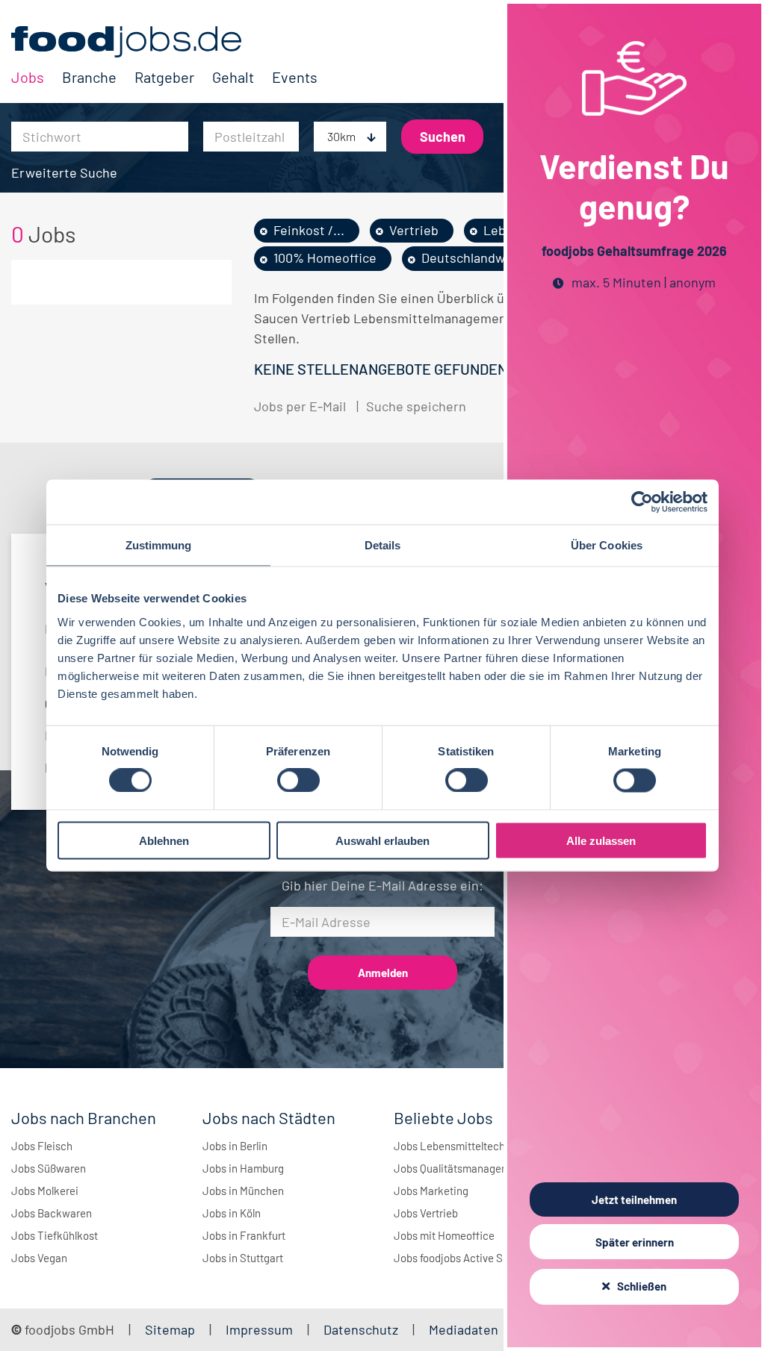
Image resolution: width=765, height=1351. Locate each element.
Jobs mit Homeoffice (444, 1235)
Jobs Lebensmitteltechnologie (467, 1145)
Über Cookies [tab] (606, 545)
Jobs (27, 77)
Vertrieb (414, 230)
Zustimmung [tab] (159, 545)
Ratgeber (164, 77)
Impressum (259, 1329)
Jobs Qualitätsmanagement (460, 1168)
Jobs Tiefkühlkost (54, 1235)
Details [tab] (383, 545)
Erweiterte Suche (64, 172)
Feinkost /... (308, 230)
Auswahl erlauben (382, 840)
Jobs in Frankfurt (243, 1235)
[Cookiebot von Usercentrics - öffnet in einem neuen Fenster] (642, 502)
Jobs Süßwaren (48, 1168)
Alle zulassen (601, 840)
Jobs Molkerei (44, 1190)
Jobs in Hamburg (243, 1168)
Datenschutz (362, 1329)
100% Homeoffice (325, 257)
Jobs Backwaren (51, 1213)
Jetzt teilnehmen (634, 1199)
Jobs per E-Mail (300, 406)
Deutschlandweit (471, 257)
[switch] (298, 781)
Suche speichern (416, 406)
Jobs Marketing (431, 1190)
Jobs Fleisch (41, 1145)
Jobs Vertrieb (426, 1213)
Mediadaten (463, 1329)
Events (295, 77)
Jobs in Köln (231, 1213)
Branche (89, 77)
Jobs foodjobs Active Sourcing (466, 1257)
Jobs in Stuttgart (242, 1257)
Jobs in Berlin (234, 1145)
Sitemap (170, 1329)
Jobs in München (243, 1190)
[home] (164, 41)
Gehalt (233, 77)
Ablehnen (164, 840)
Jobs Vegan (39, 1257)
